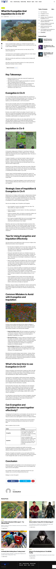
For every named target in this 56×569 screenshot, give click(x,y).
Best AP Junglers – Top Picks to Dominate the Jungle (48, 53)
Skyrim (25, 565)
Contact (32, 565)
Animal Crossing (26, 563)
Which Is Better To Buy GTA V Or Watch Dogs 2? (41, 522)
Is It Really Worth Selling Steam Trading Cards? (13, 551)
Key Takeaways (44, 11)
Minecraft (21, 565)
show (16, 67)
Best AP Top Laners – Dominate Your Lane (48, 40)
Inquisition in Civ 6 (44, 15)
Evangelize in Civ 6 (45, 13)
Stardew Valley (33, 563)
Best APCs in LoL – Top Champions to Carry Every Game (49, 46)
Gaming (2, 549)
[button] (54, 1)
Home (20, 563)
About (29, 565)
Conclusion (43, 32)
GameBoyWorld (17, 491)
